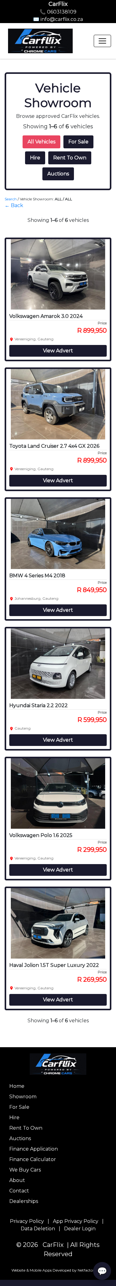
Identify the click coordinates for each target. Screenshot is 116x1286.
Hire (35, 158)
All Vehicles (41, 142)
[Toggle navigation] (102, 41)
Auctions (58, 174)
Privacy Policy (27, 1221)
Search (11, 199)
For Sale (78, 142)
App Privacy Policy (75, 1221)
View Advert (58, 351)
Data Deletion (38, 1229)
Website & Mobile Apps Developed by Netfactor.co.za (58, 1270)
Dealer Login (80, 1229)
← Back (14, 205)
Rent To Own (69, 158)
